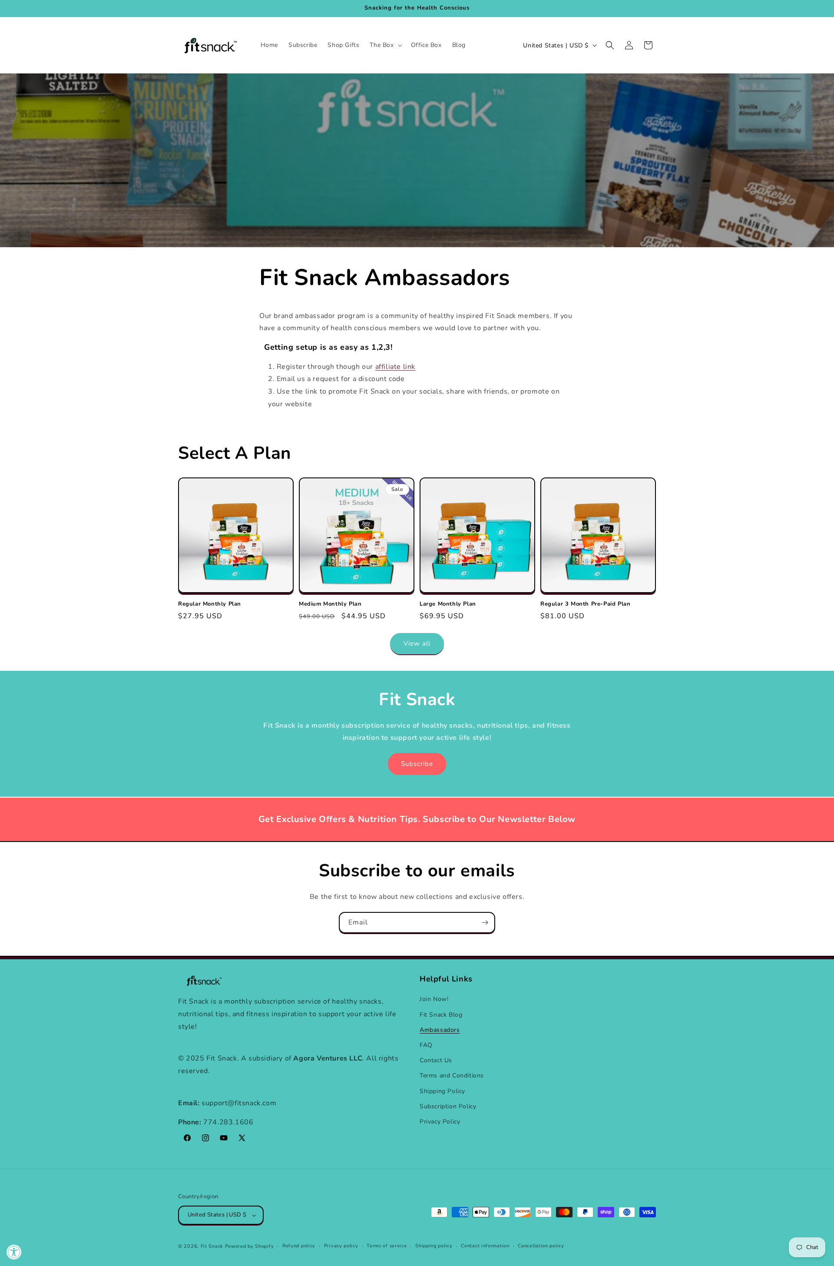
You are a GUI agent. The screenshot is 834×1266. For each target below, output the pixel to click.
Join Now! (434, 999)
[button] (384, 45)
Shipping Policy (442, 1091)
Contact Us (436, 1060)
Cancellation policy (541, 1246)
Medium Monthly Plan (330, 604)
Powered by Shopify (249, 1246)
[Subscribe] (484, 922)
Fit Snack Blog (441, 1015)
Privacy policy (341, 1246)
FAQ (426, 1045)
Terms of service (387, 1246)
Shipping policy (434, 1246)
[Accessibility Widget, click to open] (14, 1252)
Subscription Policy (448, 1106)
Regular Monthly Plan (209, 604)
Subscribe (417, 763)
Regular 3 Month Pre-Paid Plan (585, 604)
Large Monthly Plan (448, 604)
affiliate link (395, 366)
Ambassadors (440, 1030)
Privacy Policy (440, 1121)
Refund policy (298, 1246)
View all (417, 643)
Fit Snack (212, 1246)
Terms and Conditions (452, 1075)
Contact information (485, 1246)
